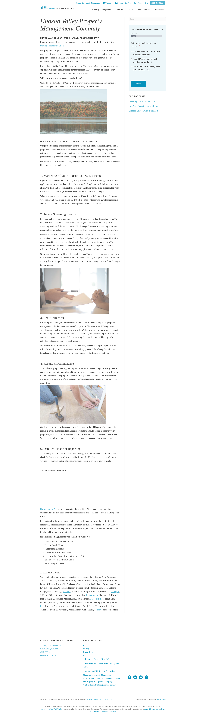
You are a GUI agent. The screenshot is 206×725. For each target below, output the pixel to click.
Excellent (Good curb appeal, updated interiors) (146, 53)
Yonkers (97, 610)
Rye (42, 606)
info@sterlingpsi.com (48, 655)
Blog (146, 3)
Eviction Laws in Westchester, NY (143, 111)
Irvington (115, 591)
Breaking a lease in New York (142, 101)
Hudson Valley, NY (48, 509)
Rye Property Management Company (97, 682)
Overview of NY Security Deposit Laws (100, 671)
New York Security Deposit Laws (143, 106)
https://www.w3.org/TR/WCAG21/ (52, 709)
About (117, 9)
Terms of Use (108, 699)
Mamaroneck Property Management (97, 675)
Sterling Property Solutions (52, 46)
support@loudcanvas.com (152, 709)
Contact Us (159, 9)
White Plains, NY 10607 (49, 649)
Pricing (130, 9)
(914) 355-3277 (157, 3)
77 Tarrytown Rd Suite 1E (50, 646)
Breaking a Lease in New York (97, 659)
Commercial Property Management (87, 3)
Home (85, 646)
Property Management (101, 9)
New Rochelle (96, 599)
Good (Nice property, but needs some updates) (145, 60)
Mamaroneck (92, 595)
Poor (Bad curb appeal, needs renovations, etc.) (147, 68)
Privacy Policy (98, 699)
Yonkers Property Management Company (99, 685)
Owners (120, 3)
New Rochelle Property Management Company (101, 678)
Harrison (66, 591)
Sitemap (89, 699)
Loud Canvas (161, 699)
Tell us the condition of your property (143, 44)
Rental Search (143, 9)
